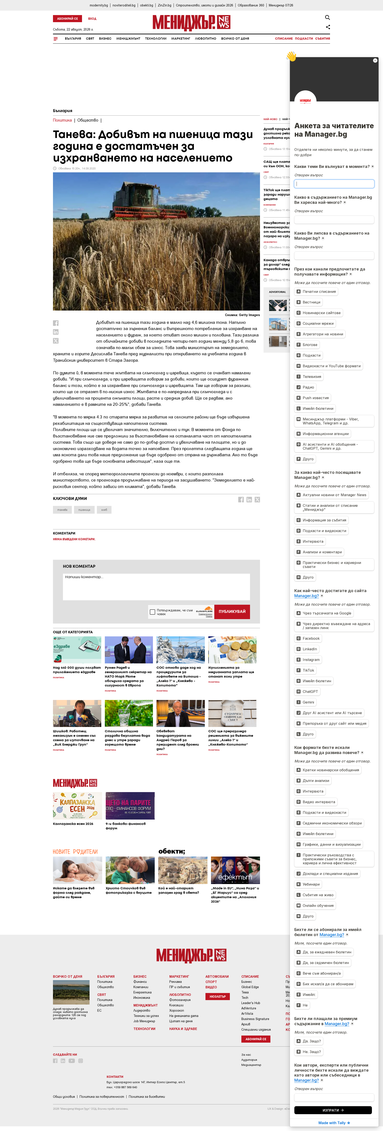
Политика (104, 981)
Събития (322, 38)
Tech (244, 997)
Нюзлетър (218, 997)
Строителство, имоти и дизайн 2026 (204, 5)
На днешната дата (183, 1015)
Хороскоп (176, 1010)
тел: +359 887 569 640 (122, 1087)
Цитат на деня (181, 1021)
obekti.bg (146, 5)
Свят (90, 38)
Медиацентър (251, 1064)
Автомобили (217, 976)
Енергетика (142, 992)
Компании (140, 987)
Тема (245, 992)
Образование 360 (251, 5)
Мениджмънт (128, 38)
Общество (105, 987)
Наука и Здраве (183, 1028)
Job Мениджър (144, 1021)
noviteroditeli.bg (124, 5)
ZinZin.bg (164, 5)
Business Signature (255, 1018)
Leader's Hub (250, 1003)
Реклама (175, 981)
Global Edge (250, 987)
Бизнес (105, 38)
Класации (176, 1005)
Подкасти (304, 38)
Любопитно (205, 38)
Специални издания (256, 1029)
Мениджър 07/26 (281, 5)
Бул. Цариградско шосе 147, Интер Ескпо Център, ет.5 (146, 1082)
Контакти (115, 1077)
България (73, 38)
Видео (211, 987)
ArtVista (247, 1013)
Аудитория (249, 1059)
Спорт (211, 981)
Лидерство (141, 1010)
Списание (284, 38)
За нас (246, 1054)
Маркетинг (180, 38)
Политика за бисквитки (147, 1096)
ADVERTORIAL (277, 292)
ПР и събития (179, 987)
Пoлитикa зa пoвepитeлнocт (102, 1096)
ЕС (99, 1010)
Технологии (155, 38)
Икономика (141, 997)
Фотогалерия (180, 999)
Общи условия (64, 1096)
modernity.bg (99, 5)
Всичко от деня (235, 38)
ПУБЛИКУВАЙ (232, 612)
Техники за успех (146, 1015)
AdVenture (248, 1008)
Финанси (140, 981)
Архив (245, 1024)
